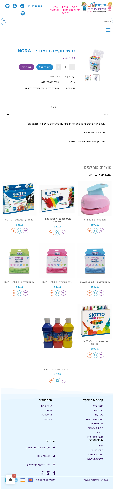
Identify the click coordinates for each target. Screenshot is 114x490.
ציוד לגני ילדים (96, 423)
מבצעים (99, 432)
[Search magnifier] (4, 21)
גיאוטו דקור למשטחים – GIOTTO (19, 219)
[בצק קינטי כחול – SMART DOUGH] (94, 260)
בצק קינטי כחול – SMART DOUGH (95, 282)
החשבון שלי (46, 414)
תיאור (53, 107)
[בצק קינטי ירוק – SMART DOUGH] (19, 260)
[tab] (53, 107)
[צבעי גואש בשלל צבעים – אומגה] (56, 335)
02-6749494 (34, 7)
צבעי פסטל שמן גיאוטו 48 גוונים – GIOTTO (57, 220)
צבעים (28, 88)
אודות (65, 6)
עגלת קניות (46, 405)
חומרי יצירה (53, 88)
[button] (62, 77)
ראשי (74, 6)
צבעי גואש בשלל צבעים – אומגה (57, 369)
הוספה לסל (44, 67)
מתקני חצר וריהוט (94, 419)
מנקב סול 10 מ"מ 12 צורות (95, 219)
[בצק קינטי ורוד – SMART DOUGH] (56, 260)
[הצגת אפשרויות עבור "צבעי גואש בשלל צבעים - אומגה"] (57, 380)
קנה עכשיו (26, 67)
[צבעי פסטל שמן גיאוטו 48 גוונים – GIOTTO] (56, 198)
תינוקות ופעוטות (95, 428)
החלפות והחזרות (95, 454)
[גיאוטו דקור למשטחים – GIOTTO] (19, 198)
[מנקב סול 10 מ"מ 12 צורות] (94, 198)
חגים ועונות (97, 410)
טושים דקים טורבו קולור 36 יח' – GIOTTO (95, 343)
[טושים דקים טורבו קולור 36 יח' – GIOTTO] (94, 321)
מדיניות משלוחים (95, 459)
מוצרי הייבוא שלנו (95, 436)
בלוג (55, 6)
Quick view (89, 230)
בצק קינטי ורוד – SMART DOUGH (57, 282)
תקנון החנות (97, 450)
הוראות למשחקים (71, 9)
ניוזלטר (65, 12)
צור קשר (54, 9)
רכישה (49, 410)
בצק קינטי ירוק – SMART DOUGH (19, 282)
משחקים (99, 414)
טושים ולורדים (40, 88)
